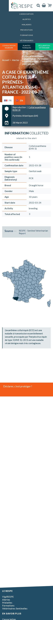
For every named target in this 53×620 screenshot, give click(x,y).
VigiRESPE (8, 596)
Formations (26, 35)
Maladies (26, 24)
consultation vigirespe (8, 46)
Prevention (26, 30)
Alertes (27, 19)
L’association (26, 14)
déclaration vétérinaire (44, 46)
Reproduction (19, 107)
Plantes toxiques (26, 46)
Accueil (5, 60)
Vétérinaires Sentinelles (14, 608)
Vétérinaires (26, 40)
